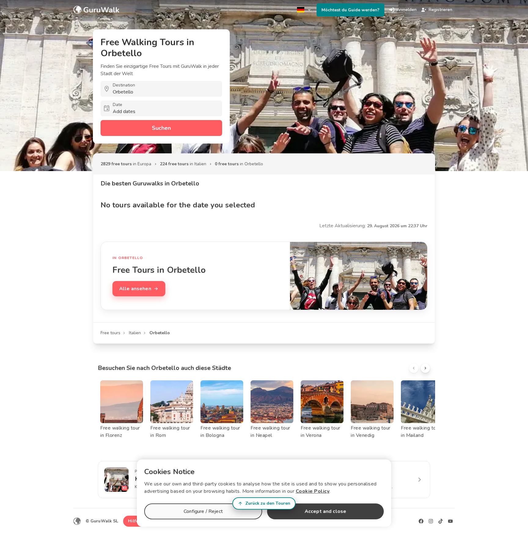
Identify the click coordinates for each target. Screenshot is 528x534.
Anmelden (406, 10)
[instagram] (431, 521)
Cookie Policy (313, 491)
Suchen (161, 128)
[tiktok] (440, 521)
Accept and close (325, 511)
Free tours (110, 333)
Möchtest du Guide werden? (350, 10)
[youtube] (450, 521)
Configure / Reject (203, 511)
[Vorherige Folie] (414, 368)
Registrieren (440, 10)
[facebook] (421, 521)
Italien (135, 333)
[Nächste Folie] (425, 368)
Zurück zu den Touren (267, 503)
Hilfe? (134, 521)
